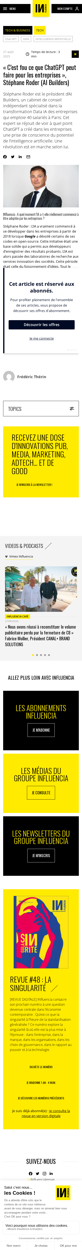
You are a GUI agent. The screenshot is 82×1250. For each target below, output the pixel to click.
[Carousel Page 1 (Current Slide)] (33, 655)
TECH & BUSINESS (17, 30)
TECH (40, 30)
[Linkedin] (20, 157)
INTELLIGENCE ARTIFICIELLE (53, 39)
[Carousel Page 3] (41, 655)
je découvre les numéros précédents (41, 1098)
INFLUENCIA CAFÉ (17, 616)
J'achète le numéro (41, 1067)
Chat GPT (11, 39)
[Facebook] (5, 157)
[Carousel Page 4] (45, 655)
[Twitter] (13, 157)
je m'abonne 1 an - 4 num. (41, 1082)
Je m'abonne (41, 730)
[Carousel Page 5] (49, 655)
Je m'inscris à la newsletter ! (34, 484)
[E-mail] (28, 157)
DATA (26, 39)
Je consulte (41, 792)
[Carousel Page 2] (37, 655)
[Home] (41, 8)
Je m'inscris (41, 855)
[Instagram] (44, 1173)
